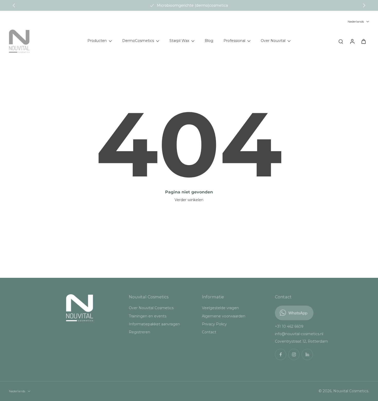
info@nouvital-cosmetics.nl (299, 334)
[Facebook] (280, 354)
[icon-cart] (363, 41)
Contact (209, 332)
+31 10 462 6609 (289, 326)
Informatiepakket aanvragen (154, 324)
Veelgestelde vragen (220, 308)
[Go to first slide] (364, 5)
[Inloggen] (352, 41)
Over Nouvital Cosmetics (151, 308)
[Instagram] (294, 354)
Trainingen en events (147, 316)
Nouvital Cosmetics (350, 391)
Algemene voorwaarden (223, 316)
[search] (340, 41)
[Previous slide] (14, 5)
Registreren (139, 332)
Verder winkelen (189, 200)
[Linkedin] (307, 354)
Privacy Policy (214, 324)
